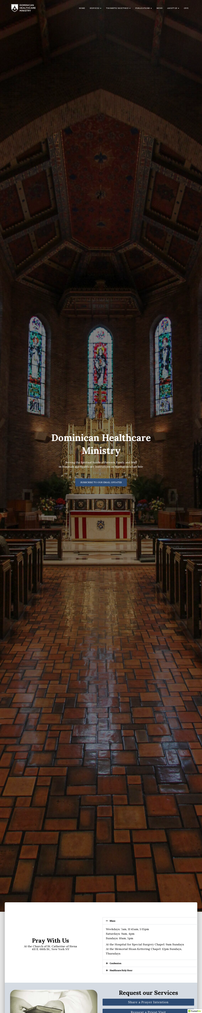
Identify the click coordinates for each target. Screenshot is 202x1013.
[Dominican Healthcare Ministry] (23, 8)
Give (186, 8)
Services (95, 8)
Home (82, 8)
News (159, 8)
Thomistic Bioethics (117, 8)
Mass (112, 920)
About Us (172, 8)
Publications (142, 8)
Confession (115, 963)
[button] (100, 8)
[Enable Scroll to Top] (196, 1007)
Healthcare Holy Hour (121, 970)
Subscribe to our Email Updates (101, 482)
